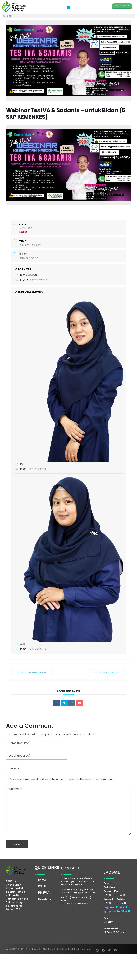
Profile (42, 886)
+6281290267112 (37, 649)
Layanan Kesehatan (45, 892)
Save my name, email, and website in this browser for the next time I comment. (61, 779)
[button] (68, 7)
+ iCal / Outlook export (107, 672)
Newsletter (45, 899)
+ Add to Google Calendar (32, 672)
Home (42, 880)
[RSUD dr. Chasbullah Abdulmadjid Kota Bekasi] (14, 7)
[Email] (79, 703)
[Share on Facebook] (56, 703)
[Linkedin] (71, 703)
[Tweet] (64, 703)
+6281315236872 (38, 280)
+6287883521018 (38, 469)
